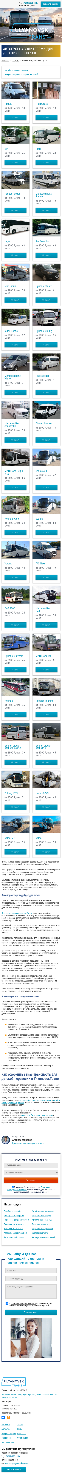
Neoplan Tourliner (45, 700)
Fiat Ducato (42, 104)
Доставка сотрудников (14, 1224)
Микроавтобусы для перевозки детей (21, 74)
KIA (6, 149)
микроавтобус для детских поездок (37, 1115)
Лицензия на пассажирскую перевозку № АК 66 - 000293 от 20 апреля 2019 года (29, 1396)
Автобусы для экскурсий (43, 1211)
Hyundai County (44, 331)
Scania (39, 518)
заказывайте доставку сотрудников (35, 1100)
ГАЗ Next (40, 563)
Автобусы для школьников (16, 70)
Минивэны (6, 1438)
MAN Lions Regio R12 (14, 472)
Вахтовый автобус (40, 1233)
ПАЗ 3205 (10, 608)
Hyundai (9, 700)
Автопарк (6, 1424)
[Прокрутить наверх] (10, 1471)
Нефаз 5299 (42, 793)
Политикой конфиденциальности (23, 1304)
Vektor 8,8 (41, 838)
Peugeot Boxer (12, 193)
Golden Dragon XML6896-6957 (13, 747)
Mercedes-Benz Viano (13, 377)
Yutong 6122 (11, 793)
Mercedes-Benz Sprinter (44, 195)
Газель (8, 104)
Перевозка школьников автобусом (17, 913)
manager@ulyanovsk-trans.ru (17, 1463)
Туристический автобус (14, 1237)
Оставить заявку (31, 1312)
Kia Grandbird (43, 241)
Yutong (8, 563)
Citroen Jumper (44, 423)
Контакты (21, 1433)
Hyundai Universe (14, 656)
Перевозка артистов (41, 1224)
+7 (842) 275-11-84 (30, 3)
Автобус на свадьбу (12, 1211)
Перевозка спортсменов (42, 1228)
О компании (22, 1438)
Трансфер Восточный (13, 1228)
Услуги (20, 1424)
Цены (19, 1429)
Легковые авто (8, 1442)
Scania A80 (42, 471)
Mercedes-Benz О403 (44, 609)
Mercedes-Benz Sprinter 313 (13, 424)
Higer (38, 149)
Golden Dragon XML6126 (43, 747)
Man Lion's (10, 286)
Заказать (15, 117)
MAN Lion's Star (44, 656)
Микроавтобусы (9, 1433)
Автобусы (6, 1429)
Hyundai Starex (44, 286)
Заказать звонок (50, 4)
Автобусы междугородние (15, 1233)
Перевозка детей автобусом (16, 1220)
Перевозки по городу (41, 1215)
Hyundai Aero (12, 518)
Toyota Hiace (42, 375)
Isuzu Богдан (12, 331)
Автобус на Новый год (42, 1220)
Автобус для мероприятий (43, 1237)
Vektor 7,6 (10, 838)
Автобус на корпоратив (14, 1215)
